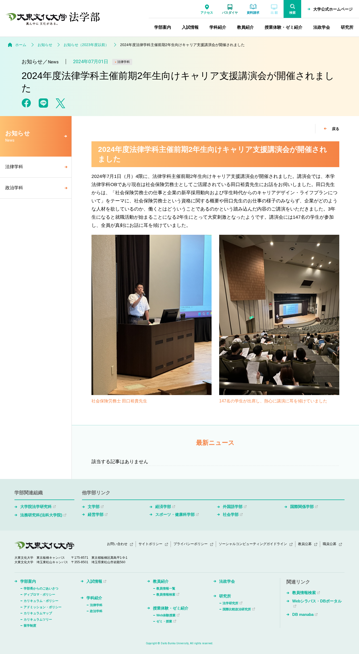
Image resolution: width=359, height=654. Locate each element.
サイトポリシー (150, 544)
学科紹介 (94, 598)
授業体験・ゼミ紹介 (170, 608)
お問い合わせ (117, 544)
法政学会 (227, 581)
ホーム (20, 45)
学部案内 (28, 581)
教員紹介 (161, 581)
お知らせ (45, 45)
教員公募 (305, 544)
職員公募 (329, 544)
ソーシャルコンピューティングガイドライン (253, 544)
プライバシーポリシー (190, 544)
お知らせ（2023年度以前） (86, 45)
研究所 (225, 596)
